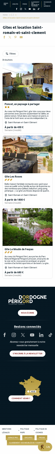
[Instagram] (21, 9)
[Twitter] (25, 9)
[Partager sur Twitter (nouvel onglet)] (9, 38)
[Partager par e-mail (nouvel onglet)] (21, 38)
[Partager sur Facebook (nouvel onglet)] (4, 38)
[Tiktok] (38, 9)
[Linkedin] (34, 9)
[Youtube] (30, 9)
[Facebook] (16, 9)
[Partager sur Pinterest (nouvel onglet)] (15, 38)
